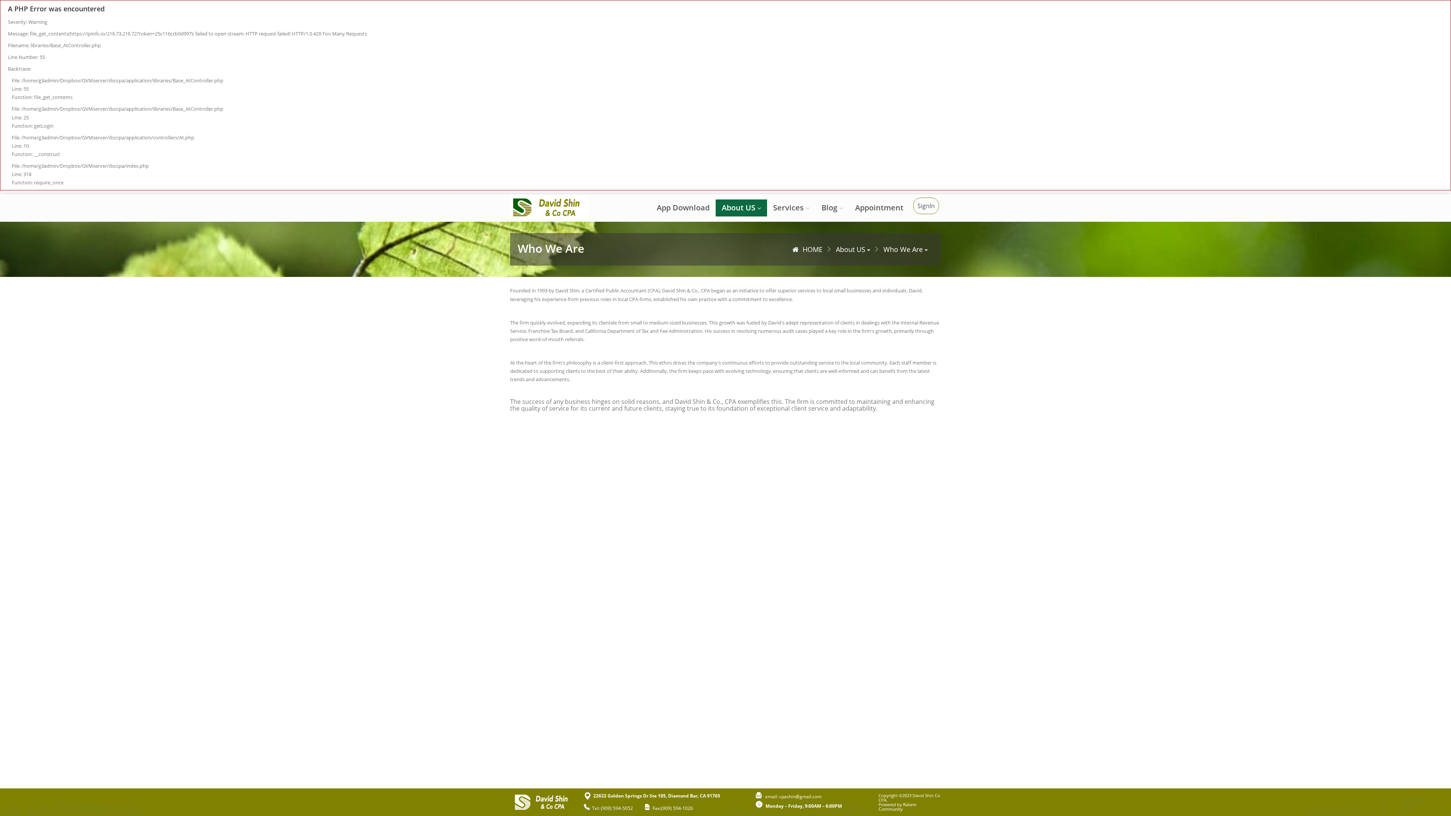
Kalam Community (897, 806)
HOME (813, 249)
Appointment (879, 207)
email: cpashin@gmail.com (791, 796)
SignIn (926, 206)
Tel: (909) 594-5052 (611, 808)
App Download (683, 207)
